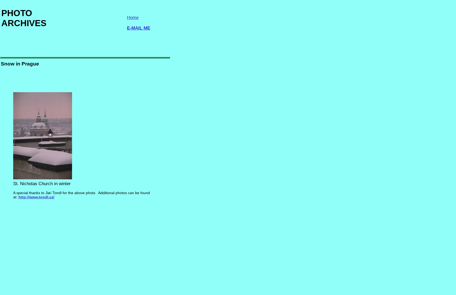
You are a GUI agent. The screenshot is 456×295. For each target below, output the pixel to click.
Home (133, 17)
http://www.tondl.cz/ (36, 197)
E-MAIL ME (138, 28)
